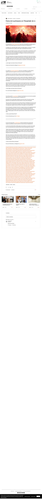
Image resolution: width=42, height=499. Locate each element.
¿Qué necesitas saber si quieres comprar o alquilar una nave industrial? (34, 204)
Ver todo (39, 194)
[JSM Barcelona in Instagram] (7, 6)
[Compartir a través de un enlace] (12, 187)
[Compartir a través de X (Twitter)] (8, 187)
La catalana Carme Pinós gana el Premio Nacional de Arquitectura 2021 (7, 204)
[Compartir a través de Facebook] (6, 187)
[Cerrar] (40, 496)
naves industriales (10, 12)
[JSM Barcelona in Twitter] (10, 6)
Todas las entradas (4, 12)
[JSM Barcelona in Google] (12, 6)
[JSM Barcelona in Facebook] (8, 6)
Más (36, 12)
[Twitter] (21, 492)
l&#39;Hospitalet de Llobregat (25, 12)
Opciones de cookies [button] (27, 496)
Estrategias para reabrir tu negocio (20, 204)
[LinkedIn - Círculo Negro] (11, 6)
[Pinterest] (20, 492)
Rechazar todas (33, 496)
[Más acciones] (35, 18)
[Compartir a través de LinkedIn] (10, 187)
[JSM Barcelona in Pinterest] (9, 6)
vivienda (19, 12)
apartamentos (32, 12)
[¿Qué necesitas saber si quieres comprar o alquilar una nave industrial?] (34, 199)
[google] (24, 492)
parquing (15, 12)
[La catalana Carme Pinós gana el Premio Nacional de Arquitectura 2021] (8, 199)
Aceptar (38, 496)
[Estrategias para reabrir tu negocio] (21, 199)
